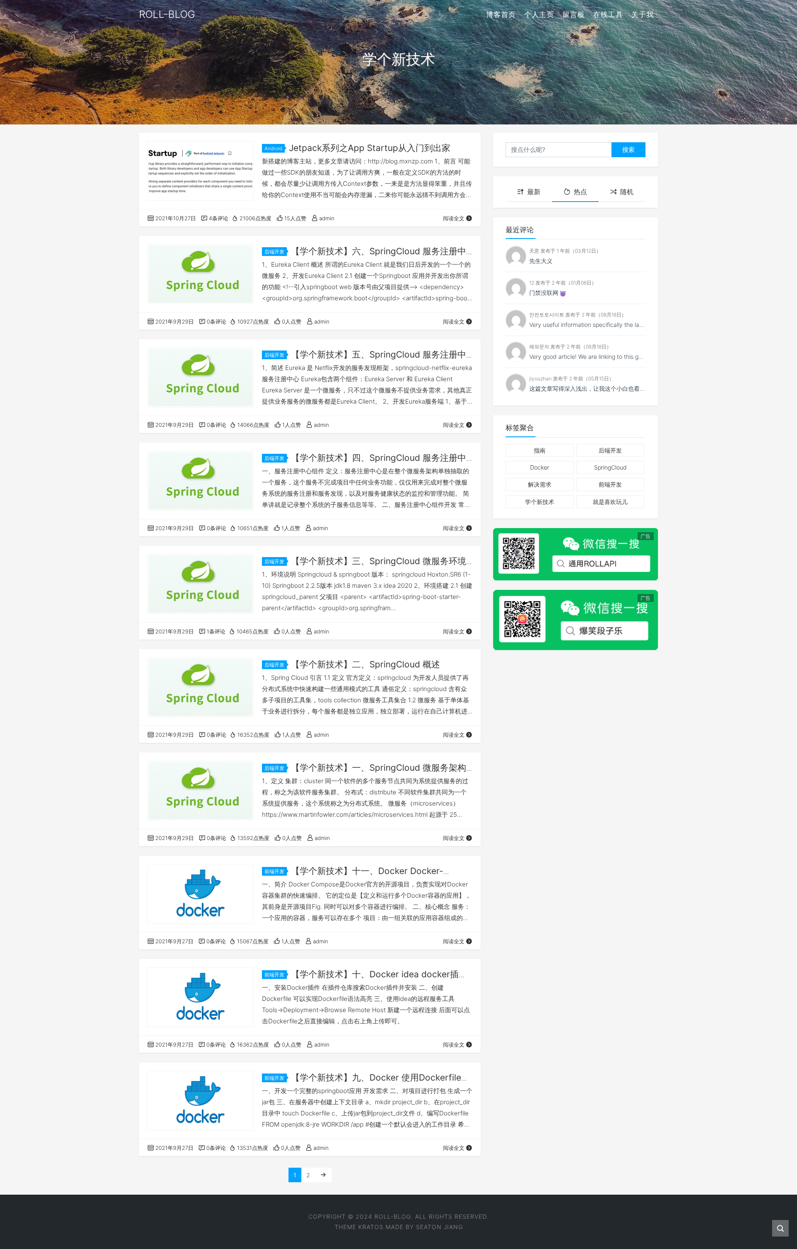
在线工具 (608, 14)
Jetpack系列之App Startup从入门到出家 (369, 148)
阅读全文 (454, 218)
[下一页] (323, 1175)
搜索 (628, 149)
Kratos (371, 1226)
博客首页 (501, 14)
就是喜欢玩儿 (610, 501)
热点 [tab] (580, 192)
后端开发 (274, 251)
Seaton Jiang (439, 1226)
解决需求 (539, 484)
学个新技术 (539, 501)
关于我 (642, 14)
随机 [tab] (626, 192)
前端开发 (274, 871)
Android (273, 148)
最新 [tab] (533, 192)
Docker (539, 467)
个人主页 (539, 14)
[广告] (575, 554)
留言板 (573, 14)
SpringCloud (610, 467)
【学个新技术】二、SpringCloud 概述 (365, 664)
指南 (539, 450)
